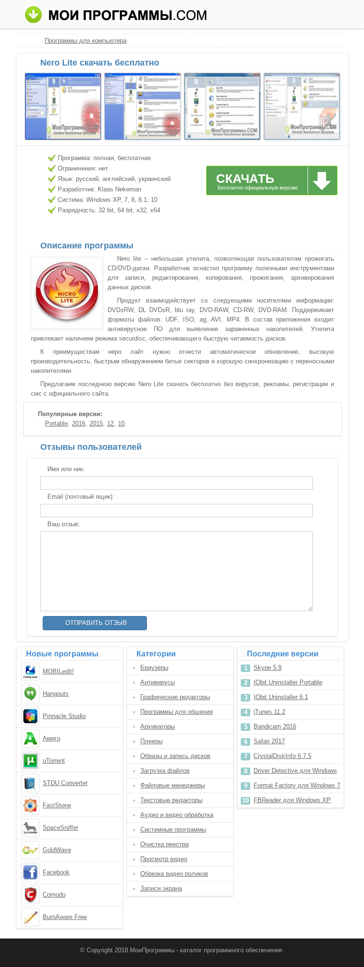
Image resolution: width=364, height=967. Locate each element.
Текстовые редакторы (171, 800)
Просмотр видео (163, 859)
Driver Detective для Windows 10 (295, 772)
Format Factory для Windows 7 (297, 785)
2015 (96, 423)
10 (121, 423)
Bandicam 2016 (275, 726)
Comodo (54, 894)
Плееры (151, 741)
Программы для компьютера (86, 40)
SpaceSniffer (60, 827)
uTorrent (54, 760)
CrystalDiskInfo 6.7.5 (282, 755)
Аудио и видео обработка (176, 814)
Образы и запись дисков (175, 755)
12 (110, 423)
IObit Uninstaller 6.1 (281, 697)
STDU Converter (65, 783)
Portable (56, 423)
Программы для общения (176, 711)
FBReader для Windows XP (292, 800)
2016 (78, 423)
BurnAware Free (65, 916)
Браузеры (154, 667)
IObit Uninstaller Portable (288, 682)
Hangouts (56, 693)
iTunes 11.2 (269, 711)
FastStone (57, 805)
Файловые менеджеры (172, 785)
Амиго (51, 738)
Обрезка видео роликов (174, 873)
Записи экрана (161, 888)
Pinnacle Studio (64, 716)
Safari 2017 (269, 741)
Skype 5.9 (268, 667)
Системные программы (173, 829)
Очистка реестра (164, 844)
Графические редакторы (175, 697)
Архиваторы (157, 726)
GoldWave (57, 849)
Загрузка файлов (165, 770)
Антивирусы (157, 682)
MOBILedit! (58, 671)
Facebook (56, 872)
